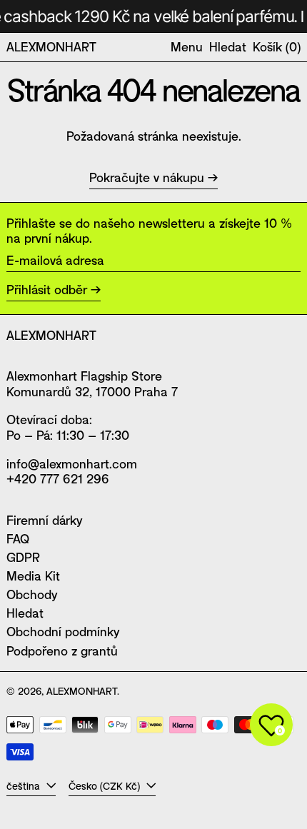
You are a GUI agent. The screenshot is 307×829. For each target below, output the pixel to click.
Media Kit (33, 575)
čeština (24, 786)
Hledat (25, 613)
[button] (227, 47)
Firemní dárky (44, 520)
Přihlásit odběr (46, 289)
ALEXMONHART (51, 46)
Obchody (31, 594)
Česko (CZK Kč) (106, 786)
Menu (187, 46)
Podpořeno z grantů (62, 650)
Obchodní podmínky (62, 631)
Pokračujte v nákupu (146, 177)
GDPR (23, 557)
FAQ (17, 538)
